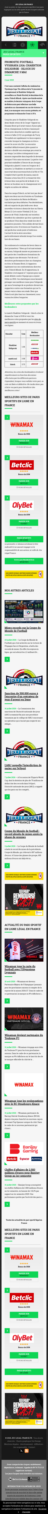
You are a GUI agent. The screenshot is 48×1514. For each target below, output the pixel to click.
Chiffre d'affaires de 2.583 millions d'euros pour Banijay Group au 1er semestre (22, 1172)
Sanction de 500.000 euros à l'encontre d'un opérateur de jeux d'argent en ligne (21, 696)
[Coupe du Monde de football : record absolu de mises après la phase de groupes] (24, 814)
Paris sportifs (24, 539)
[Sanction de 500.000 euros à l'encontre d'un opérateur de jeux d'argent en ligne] (24, 677)
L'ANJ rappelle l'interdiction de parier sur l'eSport (23, 767)
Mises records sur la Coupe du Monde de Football (23, 629)
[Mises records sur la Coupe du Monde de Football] (24, 611)
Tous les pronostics (24, 561)
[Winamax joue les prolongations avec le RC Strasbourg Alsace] (24, 1084)
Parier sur (24, 442)
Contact (31, 1447)
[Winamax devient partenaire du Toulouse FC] (24, 1018)
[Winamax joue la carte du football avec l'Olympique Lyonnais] (24, 950)
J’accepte (26, 1512)
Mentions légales (11, 1444)
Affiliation (38, 1444)
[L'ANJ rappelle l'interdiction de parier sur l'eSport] (24, 749)
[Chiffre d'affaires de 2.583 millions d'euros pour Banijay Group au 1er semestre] (24, 1153)
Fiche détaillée (25, 447)
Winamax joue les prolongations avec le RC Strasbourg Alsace (24, 1102)
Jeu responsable (20, 1447)
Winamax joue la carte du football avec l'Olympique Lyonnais (20, 969)
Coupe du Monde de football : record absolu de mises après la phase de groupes (23, 834)
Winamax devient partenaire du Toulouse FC (24, 1036)
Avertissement (26, 1444)
